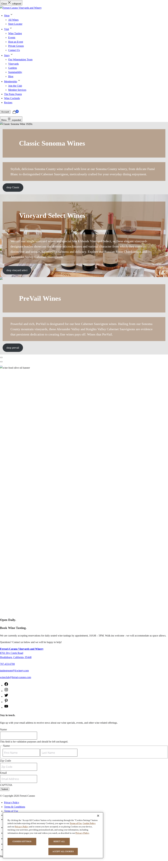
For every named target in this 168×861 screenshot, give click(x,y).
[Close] (98, 815)
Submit (4, 789)
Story (7, 55)
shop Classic (12, 187)
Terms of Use (11, 811)
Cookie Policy (89, 823)
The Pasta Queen (13, 94)
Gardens (12, 67)
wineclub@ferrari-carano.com (15, 677)
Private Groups (16, 45)
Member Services (17, 89)
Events (11, 37)
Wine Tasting (15, 33)
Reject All (59, 841)
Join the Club (15, 85)
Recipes (8, 102)
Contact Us (14, 50)
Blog (10, 76)
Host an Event (15, 41)
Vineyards (13, 63)
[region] (53, 835)
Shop (7, 15)
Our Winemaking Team (20, 59)
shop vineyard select (16, 270)
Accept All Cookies (63, 851)
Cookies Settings (21, 841)
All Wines (13, 19)
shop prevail (12, 347)
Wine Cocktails (12, 98)
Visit (6, 29)
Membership (10, 81)
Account (5, 112)
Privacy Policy (11, 802)
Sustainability (15, 72)
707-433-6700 (7, 664)
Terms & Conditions (14, 806)
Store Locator (15, 23)
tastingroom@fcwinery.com (14, 670)
